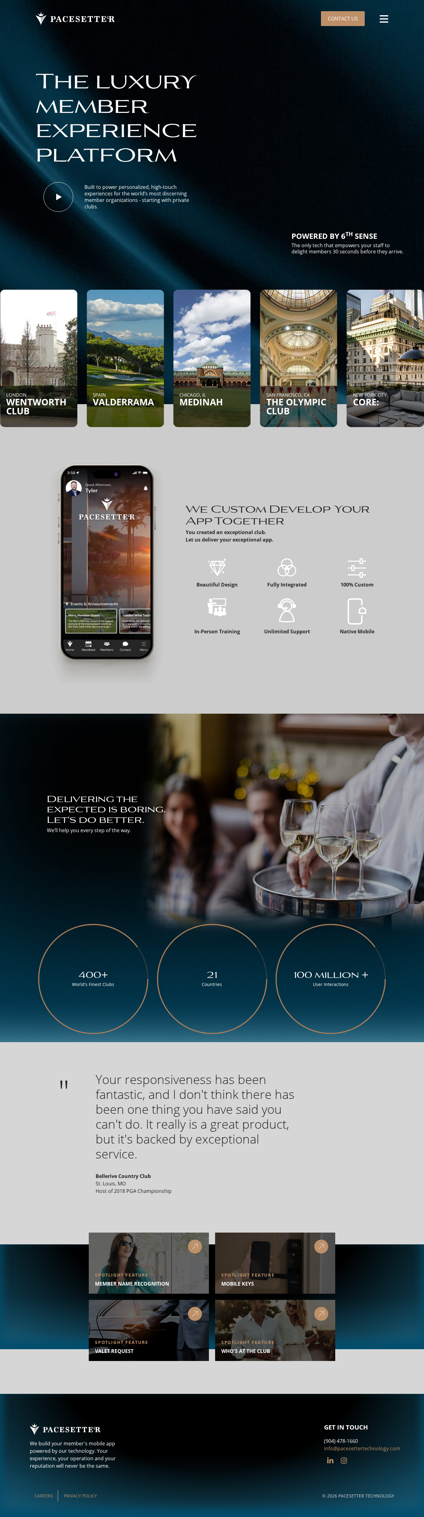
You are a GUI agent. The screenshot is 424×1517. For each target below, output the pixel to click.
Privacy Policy (80, 1496)
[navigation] (384, 18)
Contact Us (343, 18)
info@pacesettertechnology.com (362, 1448)
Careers (43, 1496)
